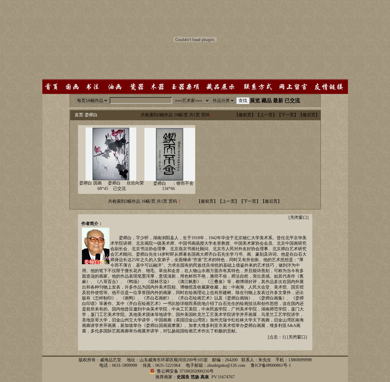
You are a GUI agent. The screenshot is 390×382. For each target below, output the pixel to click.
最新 (278, 100)
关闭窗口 (298, 217)
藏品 (266, 100)
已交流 (292, 100)
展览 (255, 100)
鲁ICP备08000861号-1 (271, 365)
